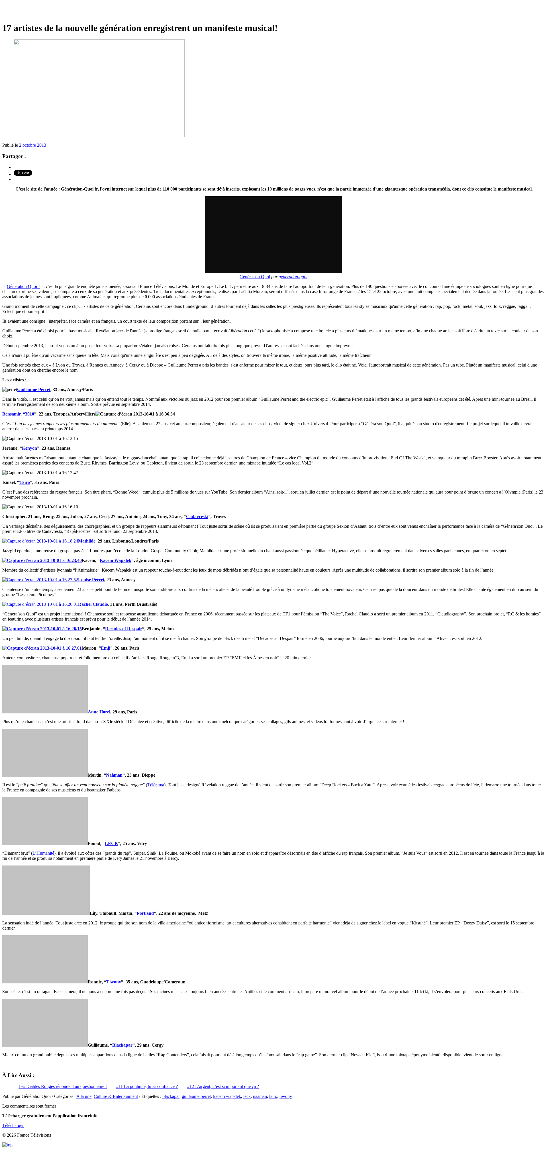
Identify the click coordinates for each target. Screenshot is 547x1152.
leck (247, 1096)
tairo (273, 1096)
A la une (83, 1096)
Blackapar (122, 1045)
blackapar (170, 1096)
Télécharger (13, 1125)
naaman (260, 1096)
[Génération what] (273, 11)
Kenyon (29, 448)
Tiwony (113, 981)
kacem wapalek (227, 1096)
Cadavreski (197, 516)
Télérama (155, 784)
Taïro (24, 482)
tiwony (285, 1096)
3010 (29, 414)
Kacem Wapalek (115, 560)
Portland (145, 913)
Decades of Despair (123, 628)
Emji (105, 648)
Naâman (114, 775)
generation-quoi (293, 276)
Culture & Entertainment (116, 1096)
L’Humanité (43, 853)
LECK (111, 843)
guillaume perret (196, 1096)
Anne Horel (99, 711)
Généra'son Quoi (255, 276)
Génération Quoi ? (23, 286)
